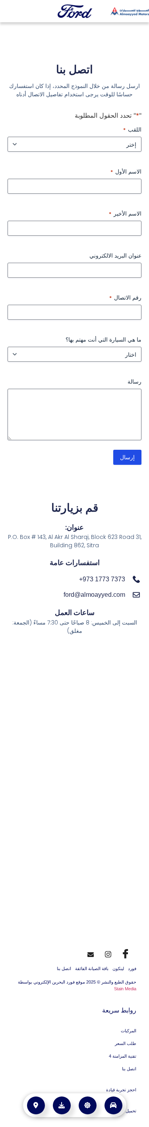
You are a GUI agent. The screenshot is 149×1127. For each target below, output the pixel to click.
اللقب (132, 129)
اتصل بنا (64, 969)
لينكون (118, 969)
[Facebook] (125, 953)
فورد (132, 969)
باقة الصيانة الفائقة (91, 969)
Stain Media (125, 988)
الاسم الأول (125, 171)
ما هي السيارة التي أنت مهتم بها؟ (103, 339)
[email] (90, 953)
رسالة (134, 381)
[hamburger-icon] (13, 11)
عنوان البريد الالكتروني (115, 255)
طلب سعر (86, 1101)
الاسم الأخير (125, 213)
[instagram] (108, 953)
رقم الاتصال (125, 297)
